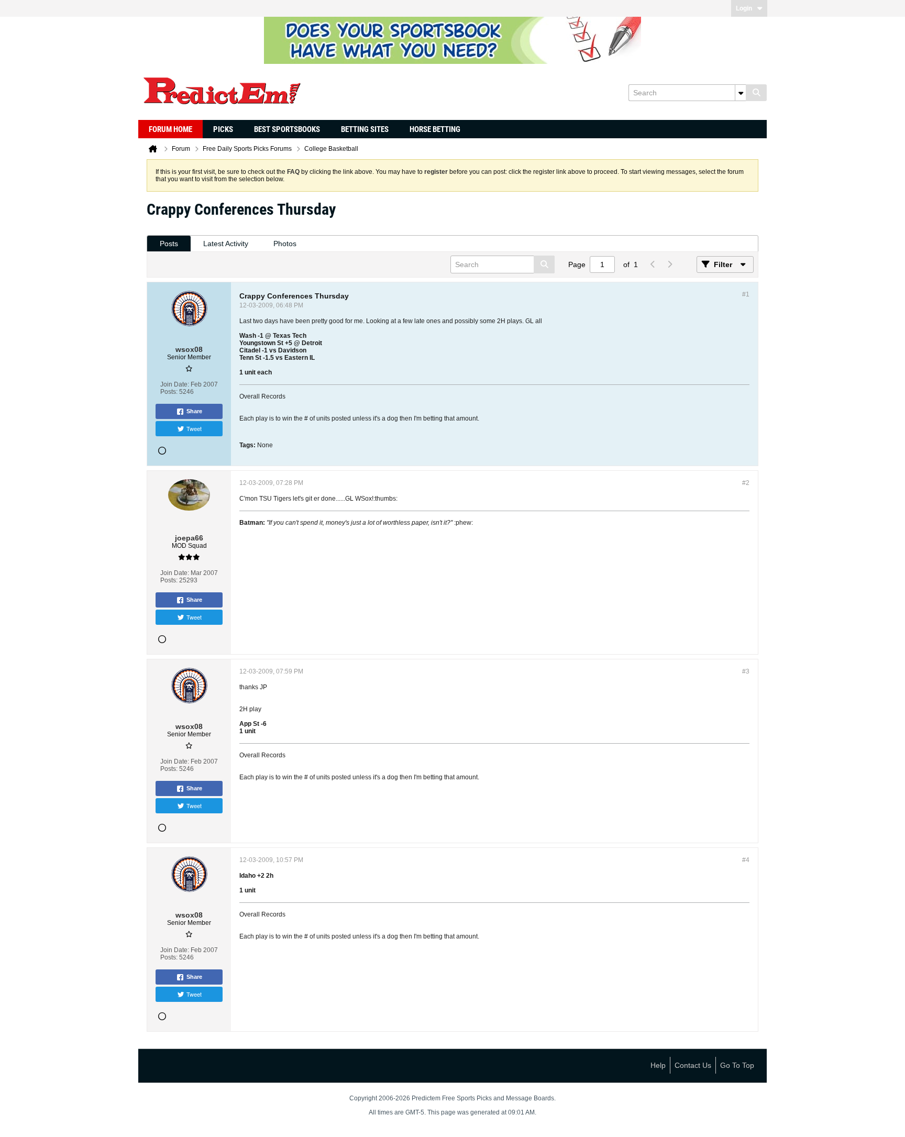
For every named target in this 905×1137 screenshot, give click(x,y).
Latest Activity (225, 243)
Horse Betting (435, 129)
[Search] (756, 92)
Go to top (737, 1065)
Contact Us (693, 1065)
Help (658, 1065)
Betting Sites (365, 129)
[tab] (169, 244)
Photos (284, 243)
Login (744, 8)
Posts (169, 243)
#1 (745, 294)
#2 (745, 483)
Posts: (169, 391)
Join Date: (174, 384)
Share (194, 411)
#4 (745, 860)
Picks (223, 129)
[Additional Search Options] (740, 92)
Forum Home (170, 129)
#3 (745, 671)
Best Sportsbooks (287, 129)
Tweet (194, 428)
